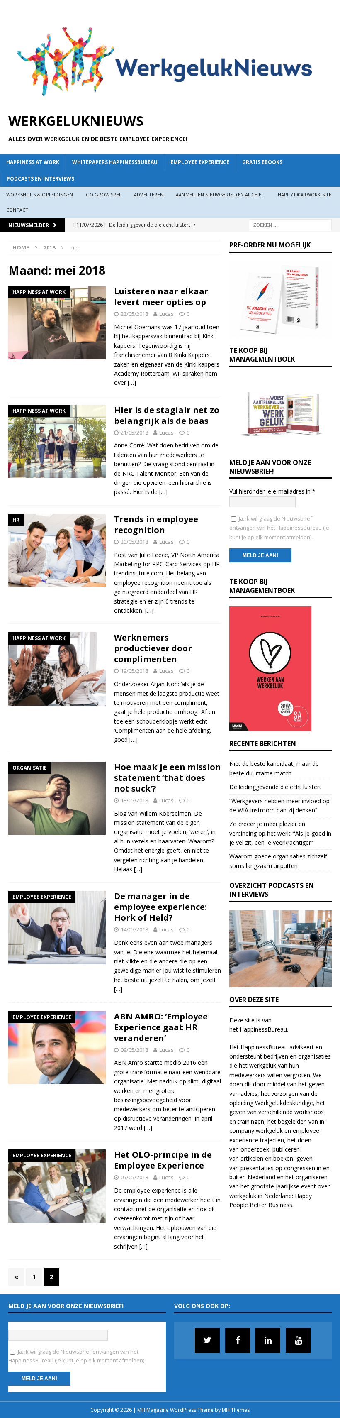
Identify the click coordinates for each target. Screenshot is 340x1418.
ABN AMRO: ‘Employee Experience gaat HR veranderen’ (161, 1027)
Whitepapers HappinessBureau (115, 162)
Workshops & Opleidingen (39, 194)
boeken (283, 1158)
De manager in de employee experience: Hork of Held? (160, 906)
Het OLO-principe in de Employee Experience (163, 1160)
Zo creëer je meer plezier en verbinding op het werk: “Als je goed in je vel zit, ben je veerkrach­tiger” (280, 833)
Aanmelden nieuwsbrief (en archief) (220, 194)
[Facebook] (237, 1340)
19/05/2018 (134, 671)
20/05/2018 (134, 541)
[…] (132, 382)
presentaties (257, 1168)
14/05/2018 (134, 929)
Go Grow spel (103, 194)
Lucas (166, 314)
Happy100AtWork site (305, 194)
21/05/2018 (134, 432)
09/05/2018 (134, 1050)
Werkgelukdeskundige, (285, 1103)
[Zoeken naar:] (290, 224)
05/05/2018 (134, 1177)
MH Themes (236, 1409)
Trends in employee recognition (156, 524)
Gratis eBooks (262, 162)
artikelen (251, 1158)
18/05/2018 (134, 800)
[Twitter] (207, 1340)
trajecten (272, 1140)
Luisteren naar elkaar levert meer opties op (161, 297)
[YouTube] (298, 1340)
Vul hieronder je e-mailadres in (272, 491)
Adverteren (148, 194)
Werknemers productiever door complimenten (153, 648)
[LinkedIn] (267, 1340)
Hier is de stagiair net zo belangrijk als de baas (166, 415)
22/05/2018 (134, 314)
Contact (17, 210)
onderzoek (254, 1149)
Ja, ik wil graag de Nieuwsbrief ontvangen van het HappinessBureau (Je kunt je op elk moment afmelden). (279, 528)
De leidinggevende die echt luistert (275, 787)
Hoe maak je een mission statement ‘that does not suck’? (167, 777)
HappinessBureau (263, 1029)
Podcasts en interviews (40, 178)
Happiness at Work (32, 162)
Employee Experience (199, 162)
